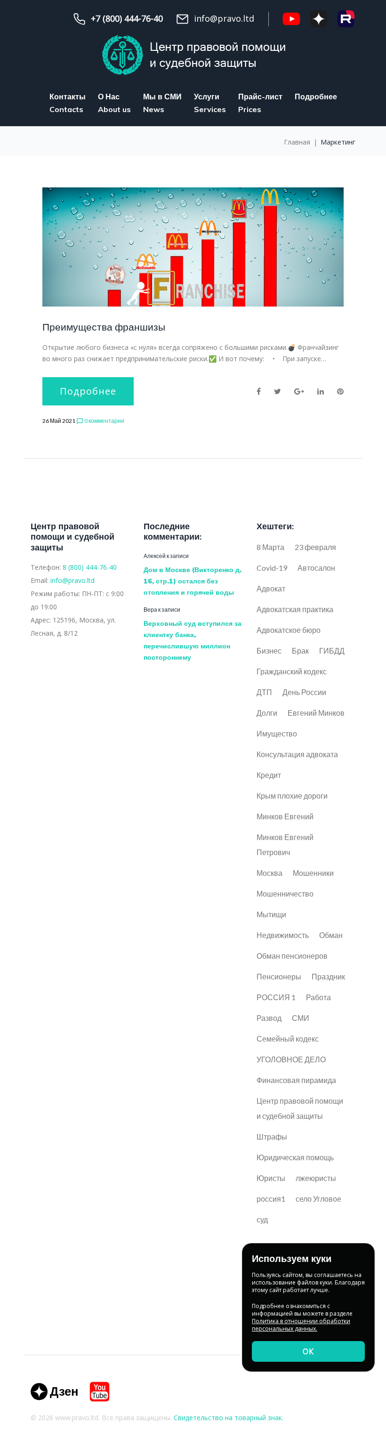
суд (262, 1219)
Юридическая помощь (295, 1157)
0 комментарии (100, 421)
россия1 (271, 1198)
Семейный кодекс (288, 1038)
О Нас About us (114, 103)
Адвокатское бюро (289, 629)
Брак (300, 650)
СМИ (300, 1017)
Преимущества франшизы (103, 327)
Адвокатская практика (295, 609)
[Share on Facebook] (259, 391)
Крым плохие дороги (292, 795)
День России (304, 691)
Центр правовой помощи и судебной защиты (300, 1108)
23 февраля (315, 546)
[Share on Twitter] (277, 391)
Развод (269, 1017)
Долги (267, 712)
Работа (318, 997)
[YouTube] (291, 18)
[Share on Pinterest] (340, 391)
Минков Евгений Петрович (285, 845)
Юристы (271, 1177)
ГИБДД (332, 650)
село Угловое (318, 1198)
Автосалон (316, 567)
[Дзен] (318, 18)
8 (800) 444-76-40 (90, 567)
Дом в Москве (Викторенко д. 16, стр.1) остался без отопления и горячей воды (192, 581)
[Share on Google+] (299, 391)
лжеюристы (316, 1177)
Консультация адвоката (297, 754)
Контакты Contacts (67, 103)
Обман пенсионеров (292, 955)
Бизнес (269, 650)
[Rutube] (346, 18)
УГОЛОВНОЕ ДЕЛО (291, 1059)
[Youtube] (99, 1391)
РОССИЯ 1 (276, 997)
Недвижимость (283, 934)
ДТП (264, 691)
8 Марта (270, 546)
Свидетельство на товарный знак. (228, 1417)
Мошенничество (285, 893)
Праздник (328, 976)
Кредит (269, 774)
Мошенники (313, 872)
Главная (297, 141)
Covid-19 (272, 567)
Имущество (277, 733)
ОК (308, 1351)
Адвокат (271, 588)
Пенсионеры (279, 976)
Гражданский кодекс (292, 671)
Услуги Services (210, 103)
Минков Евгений (285, 816)
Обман (331, 934)
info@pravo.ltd (72, 580)
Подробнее (316, 96)
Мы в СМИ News (162, 103)
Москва (269, 872)
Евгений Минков (316, 712)
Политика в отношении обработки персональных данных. (301, 1325)
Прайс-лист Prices (260, 103)
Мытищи (271, 914)
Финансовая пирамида (296, 1079)
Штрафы (272, 1136)
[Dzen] (54, 1391)
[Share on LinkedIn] (320, 391)
